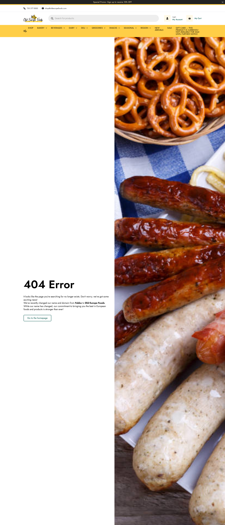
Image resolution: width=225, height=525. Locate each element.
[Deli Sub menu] (87, 28)
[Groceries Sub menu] (104, 28)
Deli (83, 27)
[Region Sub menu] (150, 28)
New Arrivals (159, 28)
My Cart (198, 18)
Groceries (97, 27)
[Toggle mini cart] (189, 18)
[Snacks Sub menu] (119, 28)
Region (144, 27)
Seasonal (129, 27)
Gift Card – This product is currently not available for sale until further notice (187, 30)
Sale (169, 27)
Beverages (56, 27)
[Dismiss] (222, 2)
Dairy (71, 27)
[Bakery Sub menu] (46, 28)
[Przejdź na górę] (216, 517)
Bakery (40, 27)
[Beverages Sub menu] (64, 28)
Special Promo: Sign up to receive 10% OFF (112, 2)
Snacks (113, 27)
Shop (30, 27)
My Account (177, 20)
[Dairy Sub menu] (76, 28)
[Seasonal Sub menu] (136, 28)
